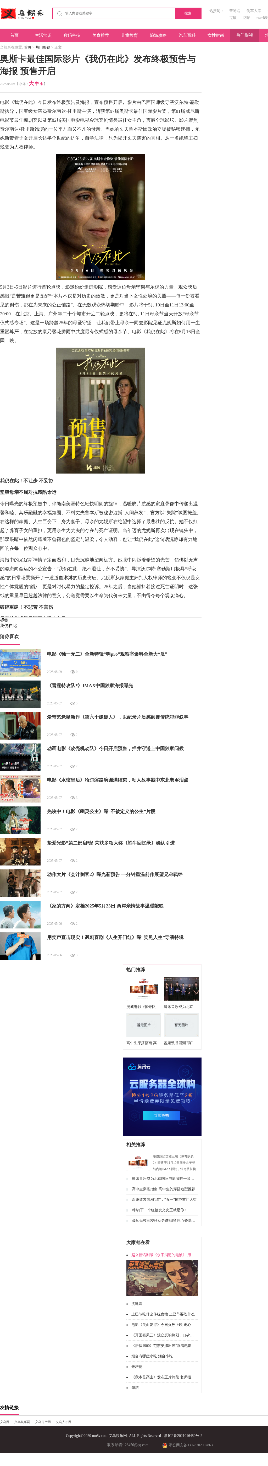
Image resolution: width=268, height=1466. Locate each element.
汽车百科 (187, 35)
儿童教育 (129, 35)
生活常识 (43, 35)
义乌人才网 (63, 1422)
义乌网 (4, 1422)
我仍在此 (8, 625)
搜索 (188, 13)
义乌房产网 (43, 1422)
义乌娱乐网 (22, 1422)
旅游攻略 (158, 35)
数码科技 (72, 35)
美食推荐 (100, 35)
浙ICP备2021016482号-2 (183, 1436)
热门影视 (244, 35)
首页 (14, 35)
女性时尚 (216, 35)
